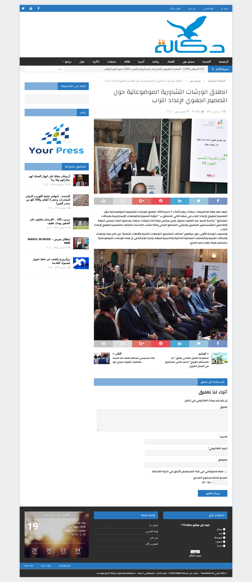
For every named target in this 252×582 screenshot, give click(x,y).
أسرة (141, 61)
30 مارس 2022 (60, 247)
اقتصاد (171, 61)
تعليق (223, 407)
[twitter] (23, 8)
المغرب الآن (175, 8)
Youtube (46, 565)
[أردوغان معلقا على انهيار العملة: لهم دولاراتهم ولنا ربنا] (81, 180)
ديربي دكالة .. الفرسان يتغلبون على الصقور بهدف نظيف (50, 221)
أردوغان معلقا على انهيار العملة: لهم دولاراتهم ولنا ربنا (49, 177)
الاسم (223, 436)
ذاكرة (96, 61)
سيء (219, 545)
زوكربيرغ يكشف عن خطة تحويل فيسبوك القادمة (51, 260)
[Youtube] (30, 8)
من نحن (191, 8)
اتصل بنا (224, 8)
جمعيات (111, 61)
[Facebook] (38, 8)
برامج (68, 61)
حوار (82, 61)
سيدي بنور (189, 61)
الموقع (223, 459)
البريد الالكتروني (218, 448)
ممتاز (219, 529)
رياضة (155, 61)
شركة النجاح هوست (106, 573)
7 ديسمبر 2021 (214, 111)
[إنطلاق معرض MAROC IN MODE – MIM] (81, 243)
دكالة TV (196, 111)
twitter (28, 565)
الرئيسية (223, 61)
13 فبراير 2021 (60, 227)
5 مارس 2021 (61, 207)
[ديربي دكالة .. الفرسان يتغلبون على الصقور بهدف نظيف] (81, 223)
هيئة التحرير (208, 8)
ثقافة (127, 61)
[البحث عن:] (44, 69)
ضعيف (219, 541)
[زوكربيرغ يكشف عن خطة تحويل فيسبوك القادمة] (81, 263)
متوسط (218, 537)
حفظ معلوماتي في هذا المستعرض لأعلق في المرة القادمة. (187, 471)
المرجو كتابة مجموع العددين (210, 477)
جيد (220, 533)
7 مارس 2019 (61, 267)
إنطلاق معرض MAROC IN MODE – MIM (49, 241)
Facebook (64, 565)
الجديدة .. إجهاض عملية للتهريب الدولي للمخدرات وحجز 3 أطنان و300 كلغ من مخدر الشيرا (48, 199)
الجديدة (207, 61)
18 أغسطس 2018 (59, 184)
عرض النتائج (195, 555)
